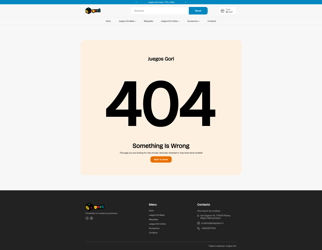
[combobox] (160, 10)
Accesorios (154, 228)
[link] (105, 207)
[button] (222, 11)
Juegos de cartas (157, 224)
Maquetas (153, 219)
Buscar (198, 10)
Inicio (151, 210)
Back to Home (161, 159)
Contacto (153, 232)
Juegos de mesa (157, 215)
